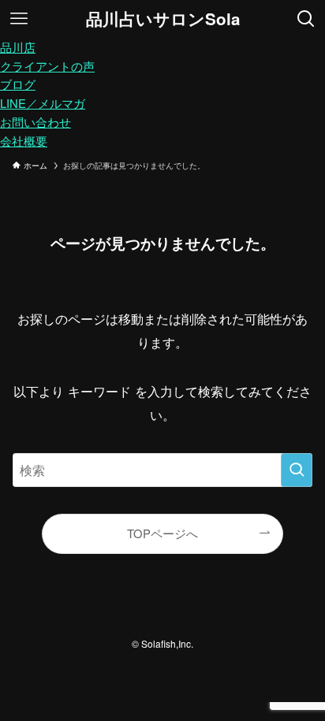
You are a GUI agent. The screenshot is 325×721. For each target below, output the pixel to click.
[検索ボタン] (306, 19)
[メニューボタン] (19, 19)
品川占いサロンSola (163, 19)
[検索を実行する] (296, 470)
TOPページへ (162, 533)
